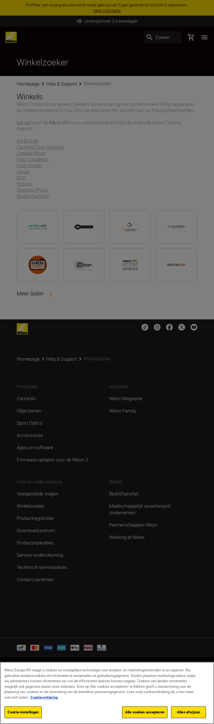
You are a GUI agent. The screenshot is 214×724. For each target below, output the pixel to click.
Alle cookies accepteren (144, 712)
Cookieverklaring (44, 697)
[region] (107, 693)
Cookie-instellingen (23, 712)
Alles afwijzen (188, 712)
